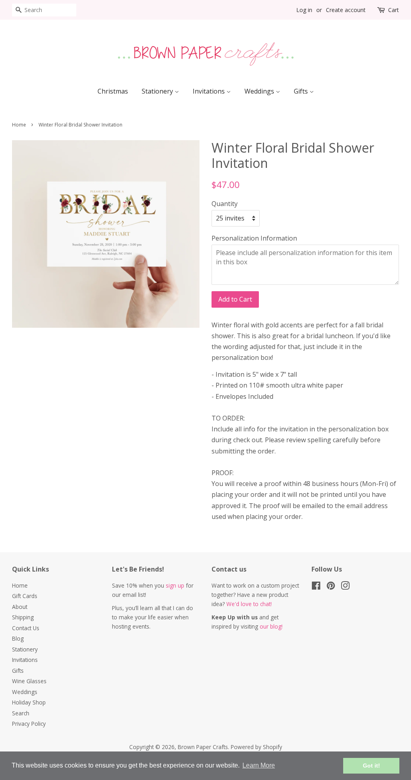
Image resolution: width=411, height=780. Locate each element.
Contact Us (25, 628)
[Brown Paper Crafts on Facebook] (316, 587)
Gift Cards (24, 596)
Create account (346, 10)
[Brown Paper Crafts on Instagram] (345, 587)
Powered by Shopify (256, 747)
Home (19, 124)
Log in (304, 10)
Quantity (225, 203)
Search (20, 713)
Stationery (158, 91)
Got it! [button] (371, 765)
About (19, 607)
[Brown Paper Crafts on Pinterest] (330, 587)
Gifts (301, 91)
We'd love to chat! (249, 604)
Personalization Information (254, 238)
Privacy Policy (29, 723)
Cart (393, 10)
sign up (175, 585)
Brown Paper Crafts (203, 747)
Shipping (23, 617)
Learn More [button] (258, 765)
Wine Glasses (29, 681)
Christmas (113, 91)
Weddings (260, 91)
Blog (18, 638)
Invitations (209, 91)
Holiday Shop (29, 702)
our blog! (271, 626)
